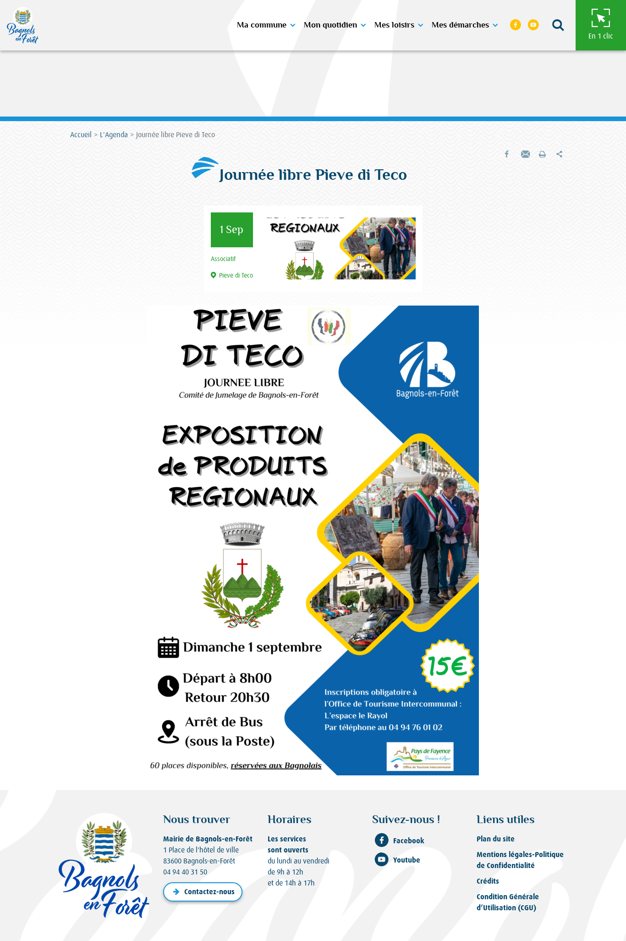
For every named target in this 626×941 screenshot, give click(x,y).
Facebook (408, 840)
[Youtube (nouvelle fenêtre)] (533, 25)
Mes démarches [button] (460, 25)
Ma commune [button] (261, 25)
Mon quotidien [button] (330, 25)
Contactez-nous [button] (209, 891)
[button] (558, 25)
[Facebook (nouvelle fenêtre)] (515, 25)
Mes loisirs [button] (394, 25)
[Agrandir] (467, 317)
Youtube (406, 860)
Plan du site (496, 839)
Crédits (488, 881)
